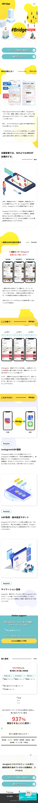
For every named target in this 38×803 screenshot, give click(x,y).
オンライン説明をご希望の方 (19, 50)
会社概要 (10, 796)
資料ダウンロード (19, 56)
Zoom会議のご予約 (19, 641)
